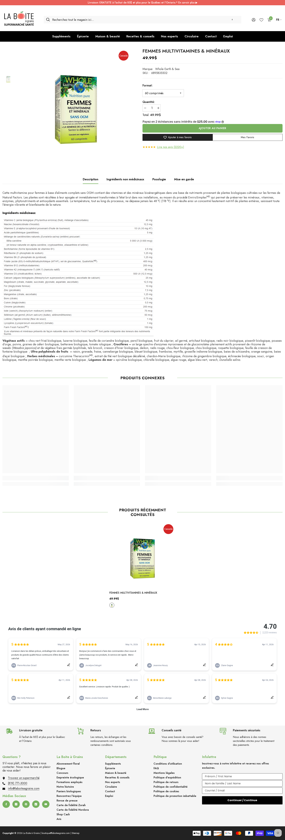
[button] (232, 19)
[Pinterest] (26, 804)
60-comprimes (111, 605)
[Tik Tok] (36, 804)
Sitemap (75, 833)
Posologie (159, 179)
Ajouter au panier (212, 128)
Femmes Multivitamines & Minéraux (133, 593)
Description (90, 179)
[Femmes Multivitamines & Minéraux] (142, 555)
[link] (35, 478)
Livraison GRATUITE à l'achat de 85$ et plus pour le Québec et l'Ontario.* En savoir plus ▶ (142, 2)
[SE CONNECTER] (253, 20)
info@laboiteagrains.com (23, 788)
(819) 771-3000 (17, 783)
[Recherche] (142, 19)
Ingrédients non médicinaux (125, 179)
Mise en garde (184, 179)
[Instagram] (16, 804)
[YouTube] (45, 804)
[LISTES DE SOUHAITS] (261, 19)
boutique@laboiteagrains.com (56, 833)
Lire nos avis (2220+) (170, 147)
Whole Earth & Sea (167, 69)
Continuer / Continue (242, 800)
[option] (76, 103)
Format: (147, 85)
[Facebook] (6, 804)
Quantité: (148, 102)
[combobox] (145, 19)
